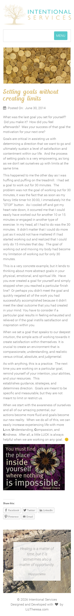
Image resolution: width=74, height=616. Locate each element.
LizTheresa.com (37, 609)
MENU (61, 36)
